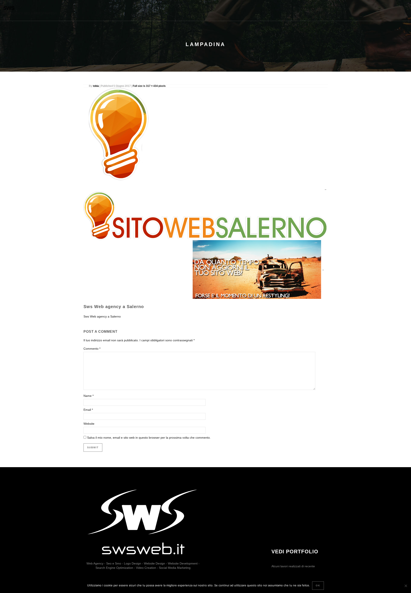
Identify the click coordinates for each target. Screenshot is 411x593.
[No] (406, 586)
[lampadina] (123, 133)
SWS (8, 8)
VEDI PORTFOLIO (294, 551)
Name (87, 395)
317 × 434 (152, 85)
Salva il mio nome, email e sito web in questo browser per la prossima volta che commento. (149, 437)
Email (87, 409)
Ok (318, 585)
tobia (96, 85)
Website (88, 423)
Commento (91, 348)
